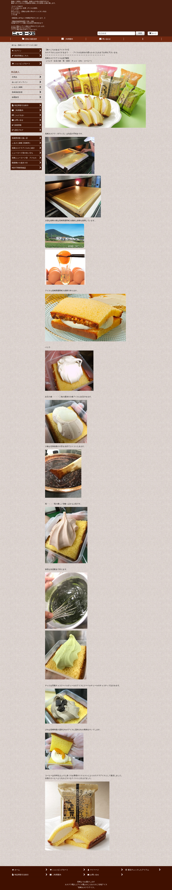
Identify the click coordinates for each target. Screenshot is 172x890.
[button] (143, 39)
